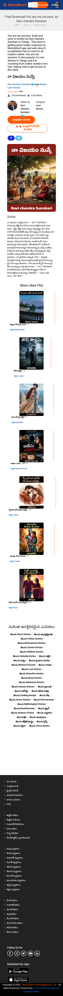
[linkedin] (37, 953)
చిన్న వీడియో (12, 833)
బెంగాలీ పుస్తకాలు (14, 875)
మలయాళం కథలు (15, 923)
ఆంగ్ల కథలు (11, 914)
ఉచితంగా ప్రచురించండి (40, 4)
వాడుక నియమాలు (15, 795)
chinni (15, 515)
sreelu (20, 376)
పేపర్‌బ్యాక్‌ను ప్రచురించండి (18, 837)
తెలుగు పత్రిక (44, 656)
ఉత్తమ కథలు (12, 815)
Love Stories (39, 107)
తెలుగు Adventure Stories (31, 682)
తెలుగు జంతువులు (38, 717)
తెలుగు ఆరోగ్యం (21, 691)
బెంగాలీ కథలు (13, 918)
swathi (17, 561)
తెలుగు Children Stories (31, 651)
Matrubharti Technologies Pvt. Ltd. (40, 984)
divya (15, 608)
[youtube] (30, 953)
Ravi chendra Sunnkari (19, 84)
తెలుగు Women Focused (23, 665)
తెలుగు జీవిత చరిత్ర (40, 691)
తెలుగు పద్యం (19, 660)
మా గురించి (11, 781)
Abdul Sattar (20, 330)
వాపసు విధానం (13, 799)
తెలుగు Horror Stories (19, 699)
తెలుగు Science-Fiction (22, 712)
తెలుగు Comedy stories (24, 656)
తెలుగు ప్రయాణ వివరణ (39, 660)
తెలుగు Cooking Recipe (24, 695)
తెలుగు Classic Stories (32, 647)
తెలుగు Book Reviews (24, 708)
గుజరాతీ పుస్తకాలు (15, 857)
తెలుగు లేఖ (44, 695)
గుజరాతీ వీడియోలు (15, 824)
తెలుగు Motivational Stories (31, 643)
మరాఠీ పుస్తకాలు (14, 862)
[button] (35, 4)
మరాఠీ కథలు (12, 909)
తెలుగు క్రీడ (21, 717)
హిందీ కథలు (12, 900)
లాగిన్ (54, 5)
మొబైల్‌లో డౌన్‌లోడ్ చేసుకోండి (30, 128)
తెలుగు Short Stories (20, 634)
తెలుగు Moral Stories (31, 678)
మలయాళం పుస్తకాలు (16, 880)
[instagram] (17, 953)
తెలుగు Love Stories (31, 669)
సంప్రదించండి (12, 786)
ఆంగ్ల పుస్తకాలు (13, 848)
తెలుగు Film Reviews (44, 699)
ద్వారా (12, 330)
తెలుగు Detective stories (31, 673)
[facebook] (10, 953)
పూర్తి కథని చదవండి (21, 119)
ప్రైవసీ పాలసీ (12, 790)
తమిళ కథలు (12, 927)
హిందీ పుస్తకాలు (13, 853)
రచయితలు (12, 828)
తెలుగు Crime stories (39, 726)
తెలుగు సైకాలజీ (44, 686)
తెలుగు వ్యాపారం (44, 712)
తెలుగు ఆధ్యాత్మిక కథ (43, 634)
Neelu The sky (21, 469)
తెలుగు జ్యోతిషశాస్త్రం (24, 721)
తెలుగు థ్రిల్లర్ (43, 708)
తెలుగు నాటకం (45, 665)
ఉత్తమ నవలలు (13, 819)
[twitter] (23, 953)
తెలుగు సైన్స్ (42, 721)
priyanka (19, 422)
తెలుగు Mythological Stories (31, 704)
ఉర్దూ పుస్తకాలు (13, 889)
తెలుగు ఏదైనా (19, 726)
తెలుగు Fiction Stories (31, 638)
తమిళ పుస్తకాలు (14, 866)
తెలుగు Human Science (23, 686)
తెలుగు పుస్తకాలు (14, 871)
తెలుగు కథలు (13, 932)
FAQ (9, 804)
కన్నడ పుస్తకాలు (13, 885)
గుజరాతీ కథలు (13, 905)
